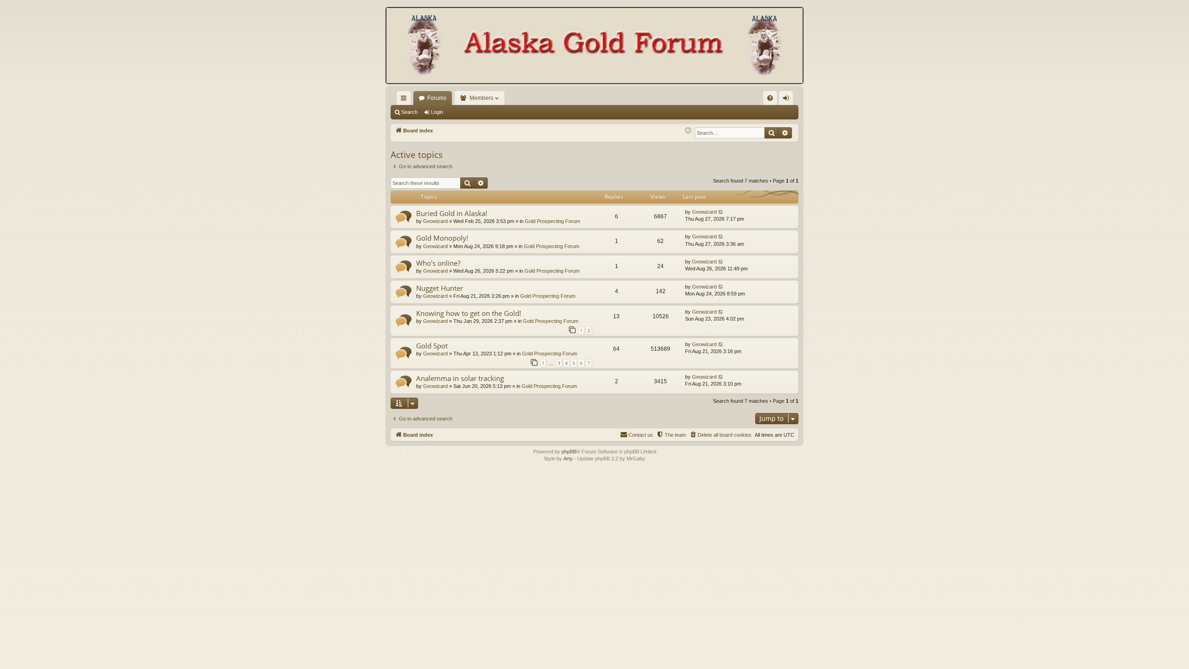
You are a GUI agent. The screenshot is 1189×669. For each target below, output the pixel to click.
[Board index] (594, 46)
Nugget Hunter (439, 288)
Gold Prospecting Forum (552, 221)
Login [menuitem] (788, 100)
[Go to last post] (721, 212)
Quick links (405, 100)
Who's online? (438, 263)
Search (409, 112)
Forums (436, 98)
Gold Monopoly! (442, 238)
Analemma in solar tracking (460, 378)
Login (437, 112)
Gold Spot (432, 345)
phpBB (569, 451)
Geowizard (435, 221)
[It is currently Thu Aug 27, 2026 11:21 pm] (688, 130)
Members (481, 98)
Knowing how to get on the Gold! (468, 313)
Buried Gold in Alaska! (451, 213)
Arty (568, 458)
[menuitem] (770, 98)
